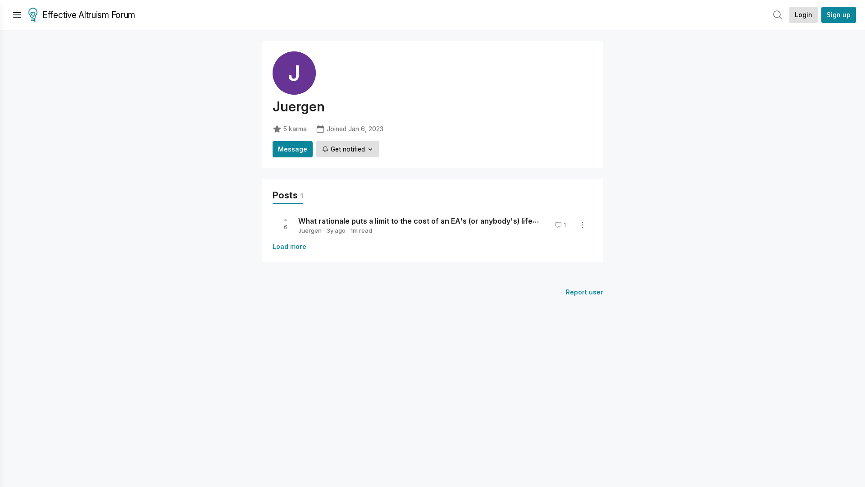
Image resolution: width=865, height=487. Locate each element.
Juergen (310, 230)
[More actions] (582, 225)
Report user (584, 292)
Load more (289, 246)
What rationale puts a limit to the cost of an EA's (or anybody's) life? (417, 220)
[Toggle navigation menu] (17, 15)
